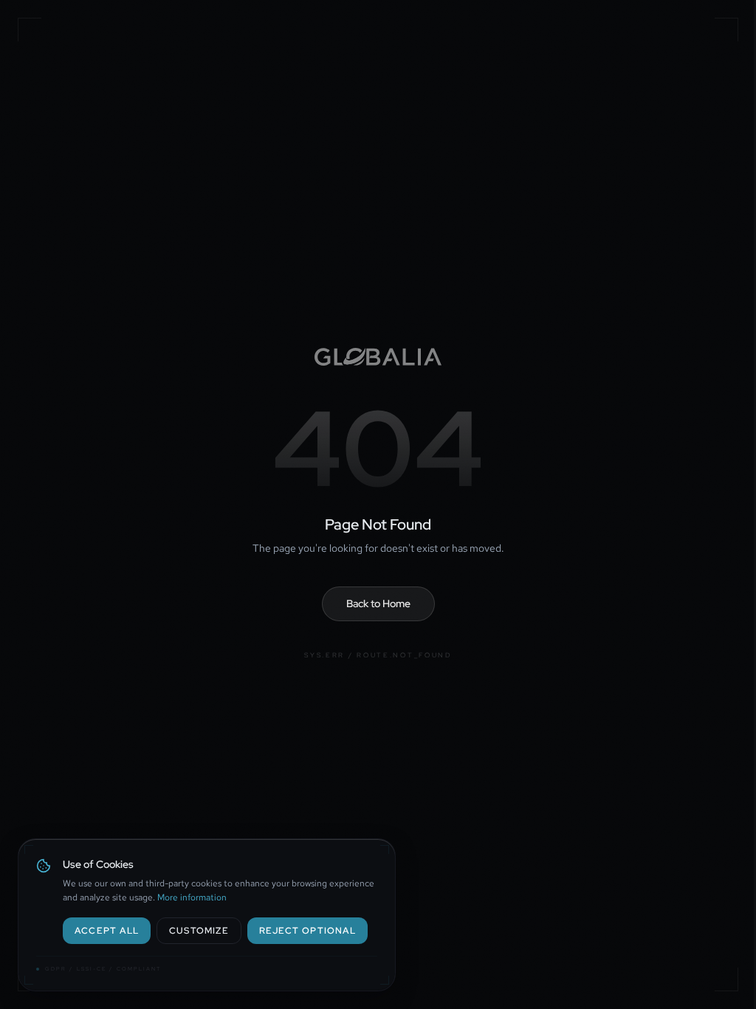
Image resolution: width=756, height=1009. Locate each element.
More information (192, 897)
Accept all (107, 931)
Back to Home (378, 603)
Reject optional (307, 931)
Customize (199, 931)
